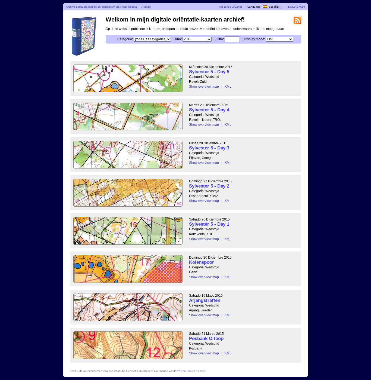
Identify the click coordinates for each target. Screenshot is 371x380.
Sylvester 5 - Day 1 (209, 224)
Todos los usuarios (230, 6)
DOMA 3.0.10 (296, 6)
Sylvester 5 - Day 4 (209, 109)
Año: (178, 39)
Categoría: (125, 39)
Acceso (146, 6)
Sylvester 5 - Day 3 (209, 148)
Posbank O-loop (206, 338)
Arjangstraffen (204, 300)
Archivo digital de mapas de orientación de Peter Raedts (101, 6)
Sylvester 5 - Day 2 (209, 186)
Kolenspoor (201, 262)
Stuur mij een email (193, 370)
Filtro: (220, 39)
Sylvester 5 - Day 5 (209, 71)
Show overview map (204, 86)
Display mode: (254, 39)
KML (228, 86)
